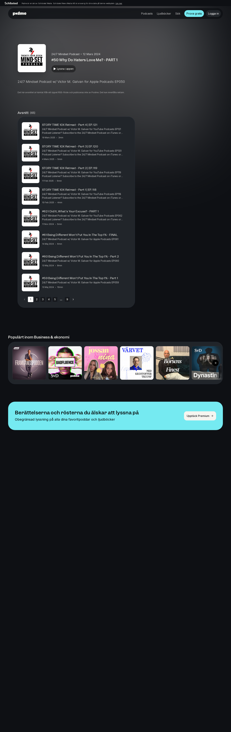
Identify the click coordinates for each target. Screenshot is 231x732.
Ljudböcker (164, 13)
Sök (177, 13)
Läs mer (119, 3)
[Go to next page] (73, 299)
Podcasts (147, 13)
